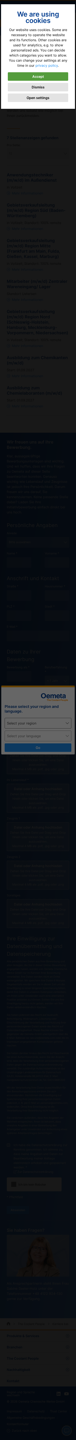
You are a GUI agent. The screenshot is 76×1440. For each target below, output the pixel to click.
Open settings (38, 98)
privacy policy (46, 65)
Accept (38, 76)
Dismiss (38, 87)
